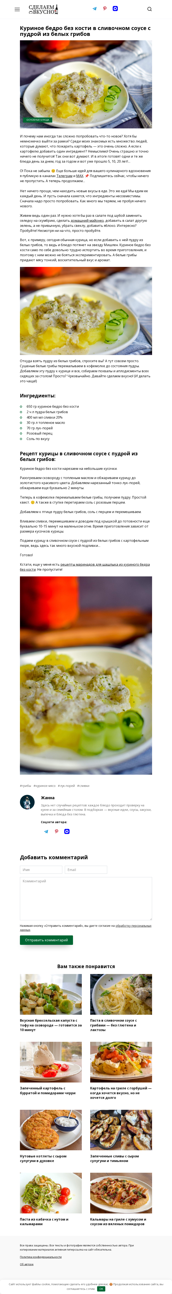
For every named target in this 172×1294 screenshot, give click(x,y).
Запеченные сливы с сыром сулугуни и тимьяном (114, 1158)
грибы (26, 786)
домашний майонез (87, 220)
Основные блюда (37, 119)
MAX (79, 176)
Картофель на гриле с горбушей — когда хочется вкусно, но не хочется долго (121, 1093)
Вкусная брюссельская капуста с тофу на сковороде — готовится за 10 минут (51, 1025)
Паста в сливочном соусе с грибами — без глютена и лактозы (113, 1025)
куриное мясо (46, 786)
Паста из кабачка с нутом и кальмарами (44, 1221)
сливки (84, 786)
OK (101, 1289)
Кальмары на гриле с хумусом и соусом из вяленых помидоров (118, 1221)
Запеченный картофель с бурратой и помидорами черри (48, 1090)
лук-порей (67, 786)
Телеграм (64, 176)
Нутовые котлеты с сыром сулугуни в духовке (43, 1158)
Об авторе (27, 1264)
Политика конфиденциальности (41, 1257)
